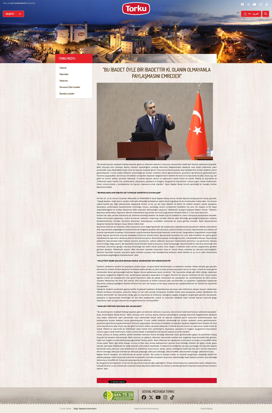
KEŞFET (10, 14)
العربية (255, 13)
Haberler (63, 67)
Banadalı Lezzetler (67, 93)
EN (249, 13)
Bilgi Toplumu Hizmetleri (85, 408)
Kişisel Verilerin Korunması (146, 408)
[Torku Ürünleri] (136, 8)
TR (245, 13)
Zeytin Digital (206, 408)
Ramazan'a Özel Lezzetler (70, 87)
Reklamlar (64, 80)
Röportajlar (64, 74)
